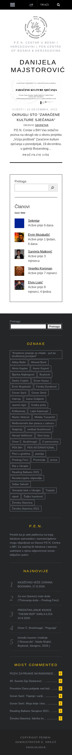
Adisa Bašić (19, 362)
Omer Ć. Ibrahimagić (24, 441)
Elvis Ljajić (35, 282)
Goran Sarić (19, 392)
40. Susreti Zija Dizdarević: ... (27, 680)
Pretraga (20, 181)
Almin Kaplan (20, 368)
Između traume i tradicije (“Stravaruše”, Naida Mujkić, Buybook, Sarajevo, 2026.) (35, 641)
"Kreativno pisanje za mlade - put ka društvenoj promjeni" (34, 354)
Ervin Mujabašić (39, 234)
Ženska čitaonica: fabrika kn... (28, 718)
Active (23, 212)
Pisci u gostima (21, 453)
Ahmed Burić (38, 362)
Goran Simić (38, 392)
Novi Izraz (43, 435)
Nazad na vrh (35, 747)
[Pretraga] (52, 187)
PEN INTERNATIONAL (41, 447)
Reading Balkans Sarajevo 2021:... (31, 710)
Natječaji (17, 429)
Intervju (16, 398)
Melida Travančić (45, 417)
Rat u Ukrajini (20, 465)
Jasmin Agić (19, 404)
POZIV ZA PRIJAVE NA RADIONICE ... (33, 673)
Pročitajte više (36, 155)
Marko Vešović (21, 417)
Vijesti (18, 109)
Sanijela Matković (40, 251)
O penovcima (50, 441)
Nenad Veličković (22, 435)
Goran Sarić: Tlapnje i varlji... (27, 695)
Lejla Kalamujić (39, 411)
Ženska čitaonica (22, 502)
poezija (39, 453)
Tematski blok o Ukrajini (26, 490)
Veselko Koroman (40, 268)
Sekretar (42, 125)
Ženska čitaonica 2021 (25, 508)
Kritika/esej (18, 411)
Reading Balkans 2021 (25, 472)
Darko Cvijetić (20, 380)
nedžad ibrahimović (39, 429)
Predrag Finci (20, 459)
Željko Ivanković (33, 496)
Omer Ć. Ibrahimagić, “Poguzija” (37, 627)
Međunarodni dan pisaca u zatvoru (33, 423)
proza (53, 459)
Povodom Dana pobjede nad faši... (31, 688)
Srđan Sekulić (20, 484)
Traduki (50, 490)
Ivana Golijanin (35, 398)
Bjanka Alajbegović (23, 374)
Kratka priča (38, 404)
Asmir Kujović (41, 368)
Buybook (45, 374)
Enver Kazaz (41, 380)
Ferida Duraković (46, 386)
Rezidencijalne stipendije (27, 478)
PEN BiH (17, 447)
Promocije (39, 459)
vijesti (15, 496)
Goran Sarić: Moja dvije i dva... (28, 703)
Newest (17, 212)
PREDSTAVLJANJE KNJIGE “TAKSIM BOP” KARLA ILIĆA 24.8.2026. (35, 614)
